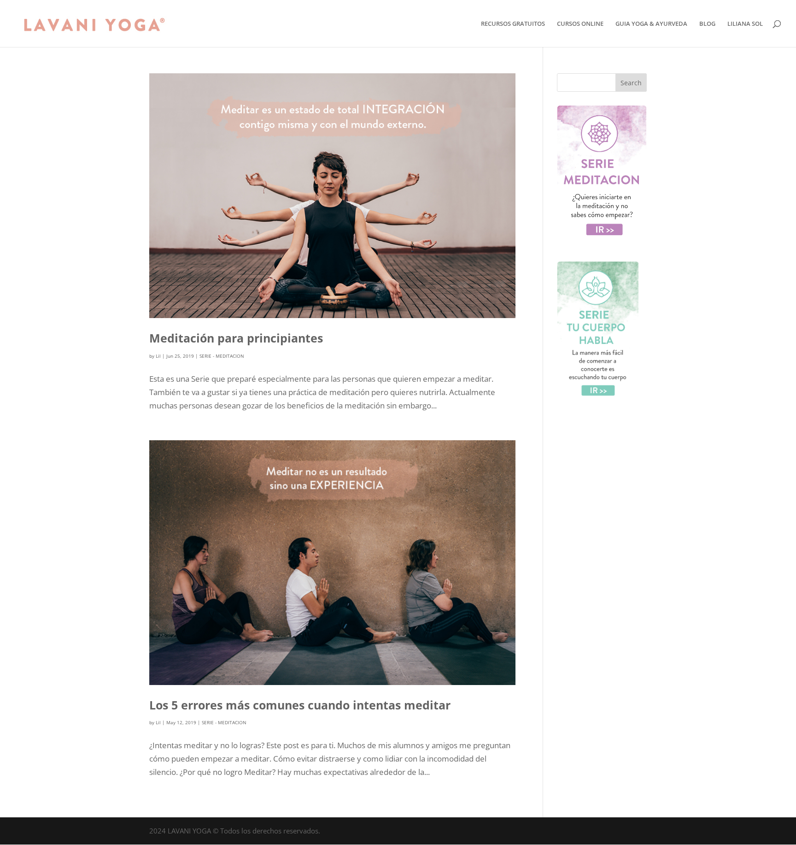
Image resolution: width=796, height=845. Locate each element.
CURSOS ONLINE (580, 24)
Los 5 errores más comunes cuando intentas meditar (300, 705)
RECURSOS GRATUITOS (513, 24)
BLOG (707, 24)
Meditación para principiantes (236, 338)
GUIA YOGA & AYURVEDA (651, 24)
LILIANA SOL (745, 24)
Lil (158, 356)
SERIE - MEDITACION (221, 356)
